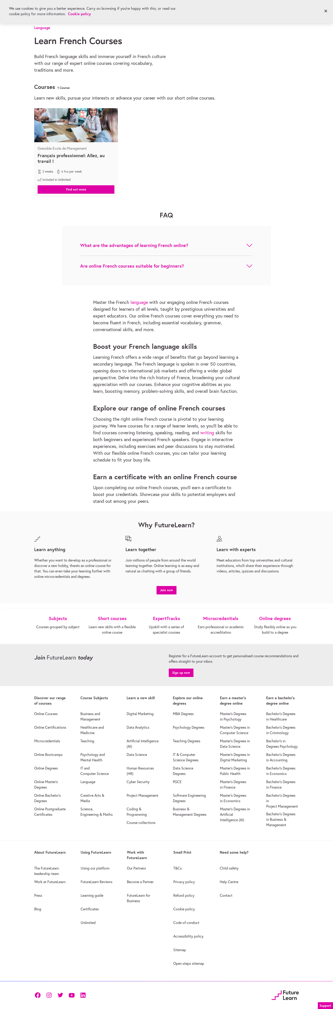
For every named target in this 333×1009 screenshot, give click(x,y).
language (139, 302)
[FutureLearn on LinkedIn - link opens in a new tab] (83, 995)
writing (207, 432)
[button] (76, 189)
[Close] (326, 11)
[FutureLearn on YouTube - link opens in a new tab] (71, 995)
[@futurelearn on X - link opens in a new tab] (60, 995)
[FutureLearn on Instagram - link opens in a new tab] (49, 995)
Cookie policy (79, 13)
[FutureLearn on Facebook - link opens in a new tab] (37, 995)
